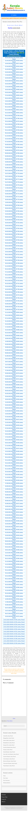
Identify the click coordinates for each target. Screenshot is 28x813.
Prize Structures (6, 780)
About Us (3, 801)
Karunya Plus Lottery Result (8, 745)
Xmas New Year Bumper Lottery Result (11, 754)
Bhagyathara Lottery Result (8, 738)
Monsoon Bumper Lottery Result (9, 761)
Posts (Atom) (9, 720)
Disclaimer (4, 794)
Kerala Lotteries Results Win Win (12, 22)
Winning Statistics (6, 782)
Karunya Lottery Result (7, 749)
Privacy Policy (4, 797)
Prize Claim (5, 778)
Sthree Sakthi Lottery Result (8, 740)
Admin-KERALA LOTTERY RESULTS (16, 808)
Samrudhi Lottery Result (8, 735)
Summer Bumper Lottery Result (9, 756)
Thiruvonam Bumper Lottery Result (10, 763)
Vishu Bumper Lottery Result (9, 758)
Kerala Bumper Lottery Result (9, 751)
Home (14, 718)
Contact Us (4, 799)
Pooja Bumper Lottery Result (9, 765)
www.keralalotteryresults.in (17, 807)
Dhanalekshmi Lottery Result (9, 742)
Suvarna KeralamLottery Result (9, 747)
